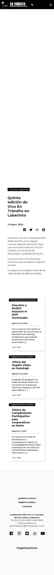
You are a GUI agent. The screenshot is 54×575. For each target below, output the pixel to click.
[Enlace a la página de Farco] (12, 560)
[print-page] (43, 230)
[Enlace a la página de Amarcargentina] (42, 559)
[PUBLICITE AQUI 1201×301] (27, 282)
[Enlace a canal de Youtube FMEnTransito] (42, 534)
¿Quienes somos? (27, 498)
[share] (25, 229)
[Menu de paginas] (50, 4)
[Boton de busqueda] (31, 4)
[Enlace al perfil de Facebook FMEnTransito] (11, 534)
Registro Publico (27, 502)
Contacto (27, 506)
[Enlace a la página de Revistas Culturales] (27, 559)
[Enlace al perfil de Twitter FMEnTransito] (27, 534)
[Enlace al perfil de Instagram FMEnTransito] (19, 534)
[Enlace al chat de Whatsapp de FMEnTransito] (35, 534)
